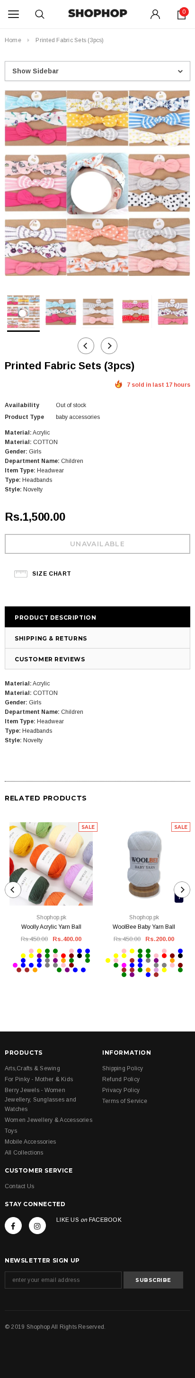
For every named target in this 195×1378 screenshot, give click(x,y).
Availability (22, 405)
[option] (97, 184)
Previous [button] (86, 346)
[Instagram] (37, 1225)
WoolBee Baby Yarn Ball (144, 927)
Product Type (24, 417)
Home (13, 40)
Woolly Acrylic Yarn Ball (51, 927)
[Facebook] (13, 1225)
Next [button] (109, 346)
